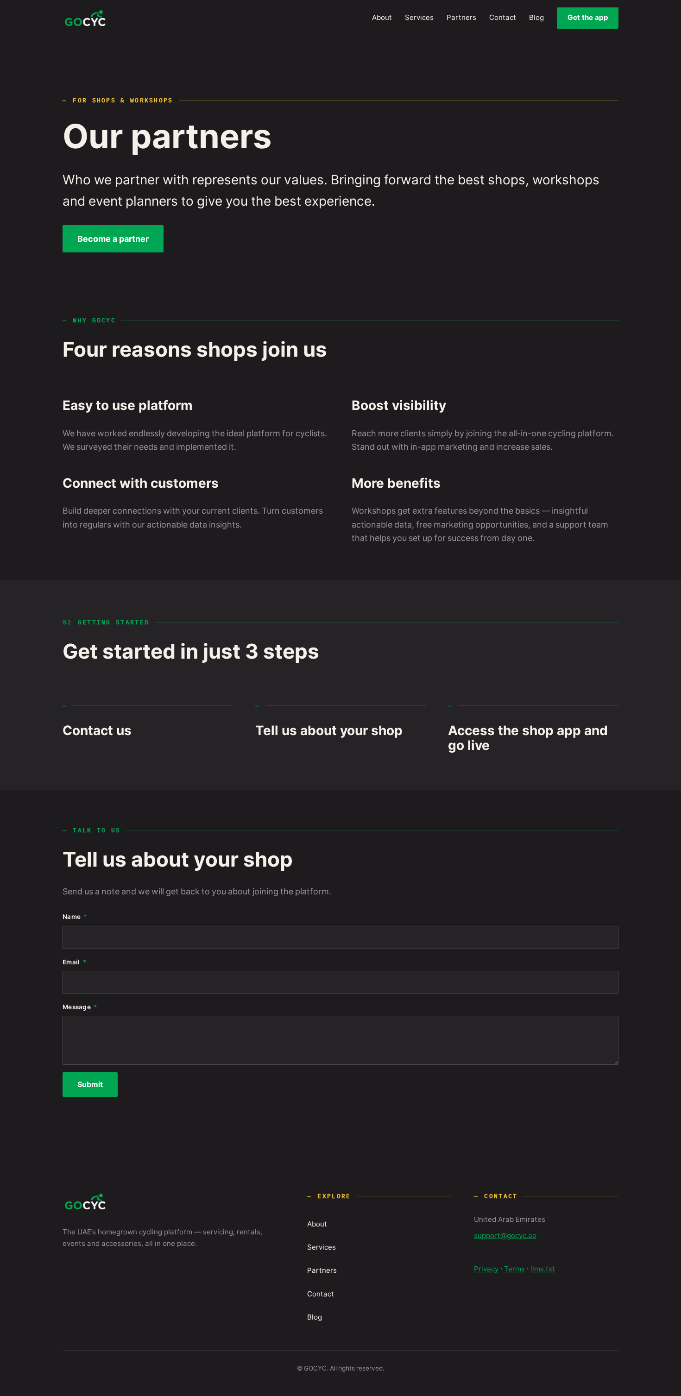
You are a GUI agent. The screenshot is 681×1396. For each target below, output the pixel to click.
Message (77, 1007)
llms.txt (542, 1269)
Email (71, 962)
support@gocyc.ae (505, 1236)
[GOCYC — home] (85, 18)
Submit (90, 1084)
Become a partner (113, 239)
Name (72, 917)
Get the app (588, 18)
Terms (514, 1269)
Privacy (486, 1269)
